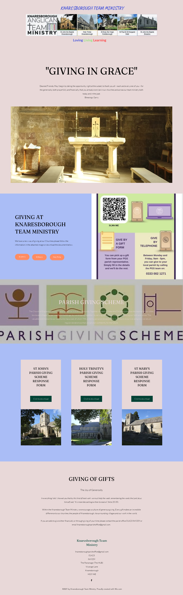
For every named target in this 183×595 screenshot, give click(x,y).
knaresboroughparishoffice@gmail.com (93, 524)
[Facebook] (91, 580)
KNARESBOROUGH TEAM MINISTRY (92, 8)
